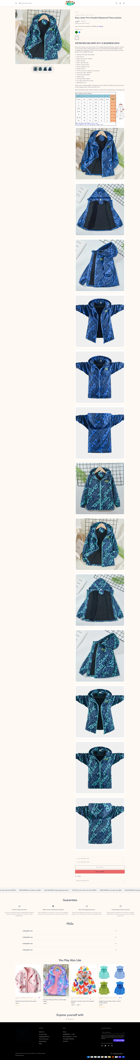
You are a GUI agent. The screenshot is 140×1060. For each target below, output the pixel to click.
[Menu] (16, 3)
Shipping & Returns (44, 1036)
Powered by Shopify (19, 1055)
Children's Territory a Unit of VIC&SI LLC (84, 15)
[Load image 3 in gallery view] (45, 69)
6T (90, 38)
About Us (41, 1032)
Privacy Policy (43, 1034)
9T (103, 38)
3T (77, 38)
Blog (40, 1043)
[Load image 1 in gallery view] (35, 69)
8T (99, 38)
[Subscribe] (124, 1032)
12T (118, 38)
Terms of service (43, 1039)
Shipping (77, 23)
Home (76, 12)
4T (81, 38)
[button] (116, 3)
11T (113, 38)
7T (94, 38)
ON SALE (65, 1041)
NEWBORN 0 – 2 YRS (69, 1034)
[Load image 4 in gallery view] (50, 69)
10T (108, 38)
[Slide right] (54, 69)
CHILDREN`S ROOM (68, 1039)
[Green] (76, 32)
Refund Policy (43, 1041)
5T (85, 38)
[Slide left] (31, 69)
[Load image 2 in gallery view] (40, 69)
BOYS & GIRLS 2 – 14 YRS (70, 1036)
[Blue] (79, 32)
